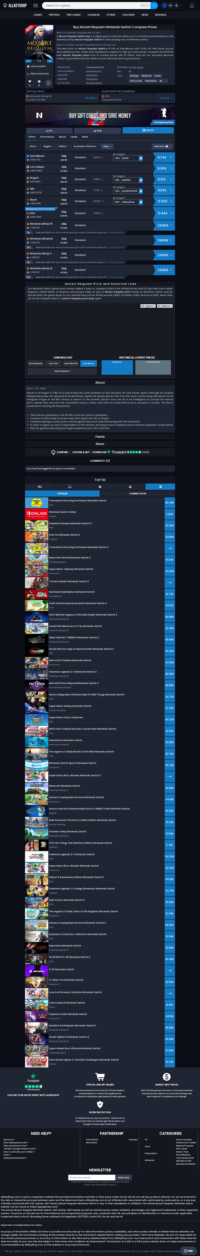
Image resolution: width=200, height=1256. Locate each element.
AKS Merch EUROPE (185, 1164)
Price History (47, 136)
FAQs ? (7, 1154)
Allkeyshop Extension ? (15, 1157)
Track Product (62, 371)
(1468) (145, 452)
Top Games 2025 (185, 1157)
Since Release (35, 363)
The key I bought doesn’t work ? (20, 1148)
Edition (62, 146)
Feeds (74, 136)
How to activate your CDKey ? (19, 1151)
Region (47, 146)
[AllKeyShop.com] (15, 5)
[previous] (28, 61)
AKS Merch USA (183, 1160)
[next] (50, 61)
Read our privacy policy (168, 1251)
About (62, 136)
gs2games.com (93, 71)
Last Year (53, 363)
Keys (106, 146)
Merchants (91, 1142)
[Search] (154, 5)
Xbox (147, 1146)
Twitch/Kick (92, 1139)
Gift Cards (181, 1148)
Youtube (133, 1139)
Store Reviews (183, 1154)
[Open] (35, 5)
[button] (191, 5)
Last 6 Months (71, 363)
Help (190, 1250)
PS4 (134, 67)
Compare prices (115, 232)
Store (33, 146)
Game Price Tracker (186, 1142)
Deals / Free (182, 1151)
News (85, 136)
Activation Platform (85, 146)
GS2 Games (92, 75)
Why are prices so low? (15, 1145)
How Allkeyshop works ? (16, 1142)
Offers (31, 136)
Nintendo (149, 1160)
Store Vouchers (184, 1139)
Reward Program (184, 1145)
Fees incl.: (159, 146)
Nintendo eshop (94, 83)
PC (130, 67)
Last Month (88, 363)
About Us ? (9, 1139)
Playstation (151, 1153)
